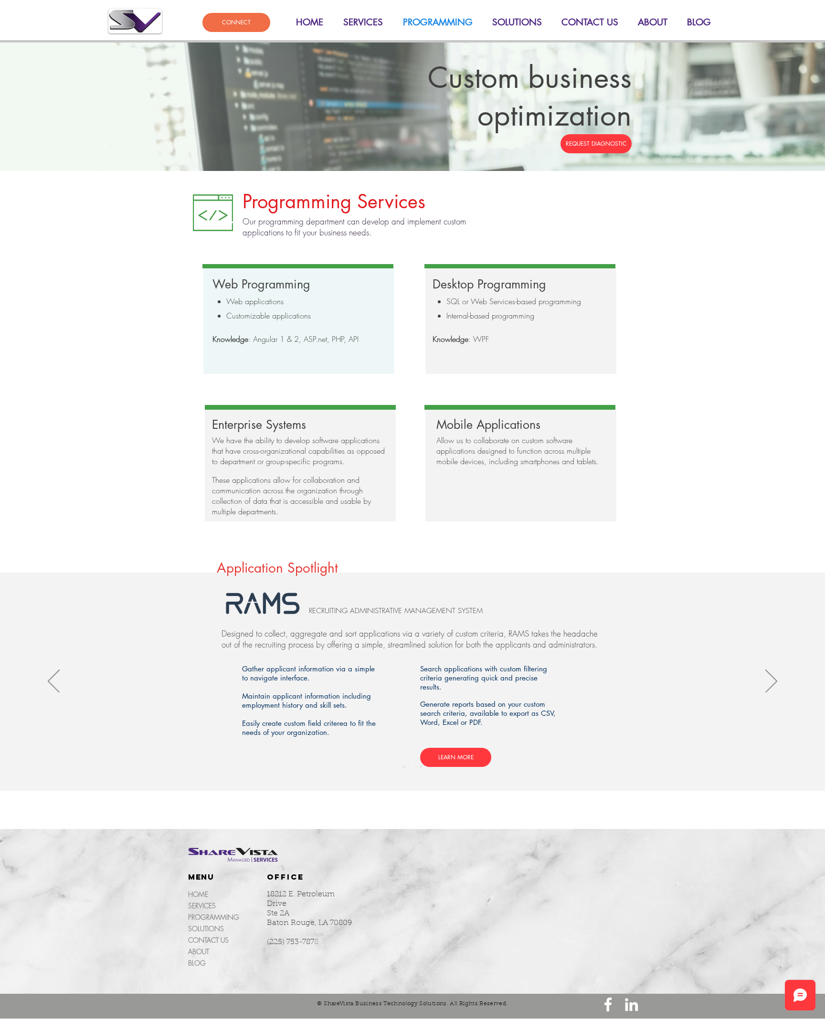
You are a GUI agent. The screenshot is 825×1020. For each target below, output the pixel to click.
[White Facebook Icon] (608, 1004)
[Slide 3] (421, 766)
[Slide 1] (403, 766)
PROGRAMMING (213, 917)
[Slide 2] (412, 766)
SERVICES (202, 905)
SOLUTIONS (206, 928)
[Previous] (54, 681)
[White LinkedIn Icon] (631, 1004)
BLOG (197, 962)
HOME (198, 894)
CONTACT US (208, 940)
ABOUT (198, 951)
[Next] (771, 681)
